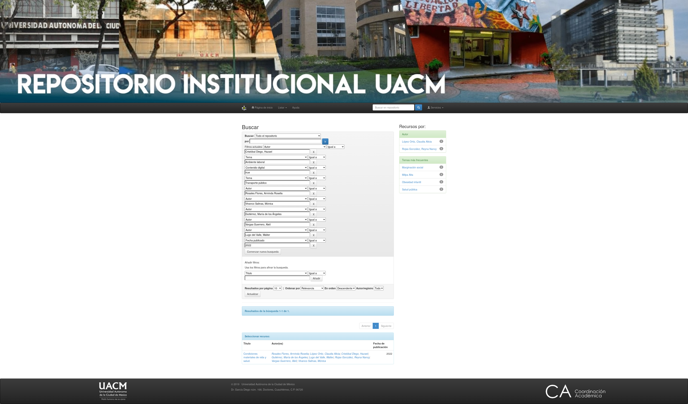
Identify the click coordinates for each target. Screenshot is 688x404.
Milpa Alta (407, 174)
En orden (330, 288)
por (247, 141)
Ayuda (295, 107)
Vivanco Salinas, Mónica (312, 361)
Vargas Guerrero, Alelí (284, 361)
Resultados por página (259, 288)
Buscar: (249, 136)
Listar (281, 107)
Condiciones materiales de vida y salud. (254, 357)
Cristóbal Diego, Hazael (354, 353)
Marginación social (412, 167)
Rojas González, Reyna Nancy (352, 357)
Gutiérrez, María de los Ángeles (290, 357)
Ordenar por (292, 288)
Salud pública (409, 189)
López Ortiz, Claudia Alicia (325, 353)
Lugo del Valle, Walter (321, 357)
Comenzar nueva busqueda (263, 251)
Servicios (436, 107)
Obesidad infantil (411, 182)
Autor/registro (364, 288)
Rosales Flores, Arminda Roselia (290, 353)
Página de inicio (263, 107)
